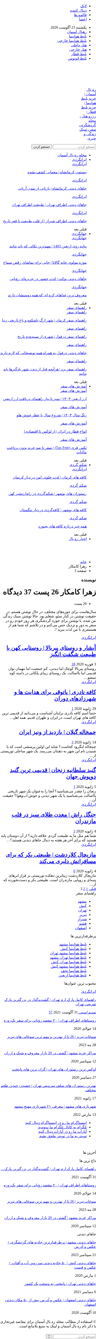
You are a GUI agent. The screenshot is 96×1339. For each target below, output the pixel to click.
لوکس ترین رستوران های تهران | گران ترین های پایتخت (54, 1069)
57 (50, 1012)
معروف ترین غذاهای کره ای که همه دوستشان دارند (47, 295)
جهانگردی (79, 234)
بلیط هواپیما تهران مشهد (68, 957)
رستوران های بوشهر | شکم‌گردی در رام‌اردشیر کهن (47, 494)
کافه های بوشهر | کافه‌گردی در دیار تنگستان (53, 510)
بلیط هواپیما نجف (74, 971)
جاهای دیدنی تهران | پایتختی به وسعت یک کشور (60, 1284)
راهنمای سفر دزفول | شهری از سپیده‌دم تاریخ (52, 337)
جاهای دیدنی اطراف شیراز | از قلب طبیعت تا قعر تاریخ (45, 221)
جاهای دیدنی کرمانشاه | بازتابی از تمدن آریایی (52, 188)
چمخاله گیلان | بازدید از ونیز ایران (57, 732)
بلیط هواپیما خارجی (72, 41)
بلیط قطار (79, 54)
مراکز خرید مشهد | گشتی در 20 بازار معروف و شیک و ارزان (50, 1053)
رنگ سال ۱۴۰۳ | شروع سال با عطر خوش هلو (52, 415)
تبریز (83, 915)
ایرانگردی (79, 159)
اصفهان (81, 928)
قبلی (92, 889)
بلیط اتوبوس (77, 58)
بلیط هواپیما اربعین (72, 975)
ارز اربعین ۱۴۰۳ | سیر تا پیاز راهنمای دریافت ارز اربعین (45, 399)
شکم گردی (78, 465)
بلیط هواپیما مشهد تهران (68, 953)
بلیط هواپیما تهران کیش (69, 962)
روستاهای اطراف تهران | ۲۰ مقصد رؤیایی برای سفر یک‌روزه (50, 1020)
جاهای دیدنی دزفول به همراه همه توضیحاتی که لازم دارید (43, 353)
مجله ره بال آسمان (72, 155)
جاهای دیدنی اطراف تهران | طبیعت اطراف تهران (49, 205)
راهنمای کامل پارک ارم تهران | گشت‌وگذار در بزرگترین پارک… (48, 1169)
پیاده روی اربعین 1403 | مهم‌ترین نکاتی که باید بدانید (48, 246)
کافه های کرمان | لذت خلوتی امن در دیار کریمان (50, 477)
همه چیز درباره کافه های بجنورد (62, 526)
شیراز (82, 919)
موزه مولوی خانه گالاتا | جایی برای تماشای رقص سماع (45, 262)
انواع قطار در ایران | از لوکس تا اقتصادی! (55, 431)
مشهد (82, 901)
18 (73, 664)
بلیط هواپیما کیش (73, 949)
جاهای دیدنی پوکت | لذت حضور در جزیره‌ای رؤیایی (48, 279)
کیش (83, 906)
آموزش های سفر (73, 386)
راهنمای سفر (77, 308)
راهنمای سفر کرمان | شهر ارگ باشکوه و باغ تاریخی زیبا (44, 320)
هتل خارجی (78, 49)
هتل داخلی (79, 45)
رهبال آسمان (77, 32)
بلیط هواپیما (78, 36)
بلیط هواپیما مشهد (73, 944)
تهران (82, 910)
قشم (83, 923)
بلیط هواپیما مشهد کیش (69, 966)
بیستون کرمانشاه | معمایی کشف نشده (57, 172)
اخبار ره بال (78, 539)
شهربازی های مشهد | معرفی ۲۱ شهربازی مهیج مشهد (55, 1106)
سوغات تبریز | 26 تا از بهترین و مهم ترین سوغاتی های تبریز (51, 1037)
